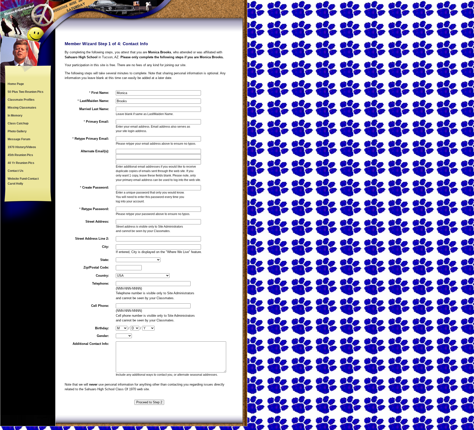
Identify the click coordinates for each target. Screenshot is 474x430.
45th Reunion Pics (20, 155)
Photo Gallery (17, 131)
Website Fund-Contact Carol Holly (23, 181)
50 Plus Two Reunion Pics (25, 92)
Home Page (16, 84)
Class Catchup (18, 123)
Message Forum (19, 139)
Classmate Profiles (21, 99)
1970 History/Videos (22, 147)
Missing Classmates (22, 107)
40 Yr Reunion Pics (21, 163)
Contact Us (15, 171)
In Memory (15, 115)
